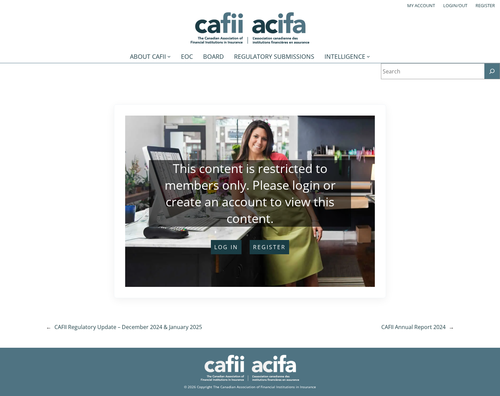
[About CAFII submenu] (169, 56)
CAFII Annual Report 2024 (413, 327)
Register (485, 5)
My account (421, 5)
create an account (216, 201)
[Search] (492, 71)
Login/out (455, 5)
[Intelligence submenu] (368, 56)
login (306, 185)
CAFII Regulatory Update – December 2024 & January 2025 (128, 327)
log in (226, 247)
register (269, 247)
